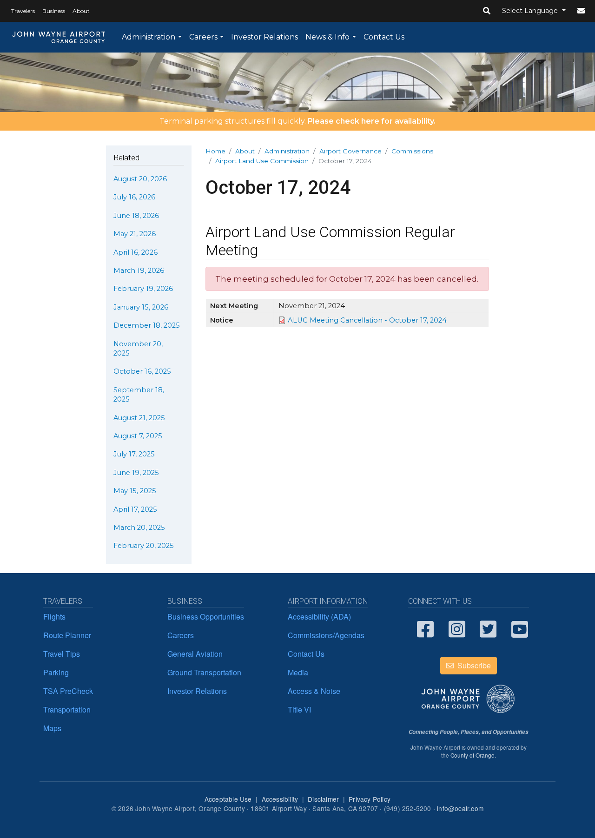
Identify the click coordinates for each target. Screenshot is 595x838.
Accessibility (280, 799)
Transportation (67, 709)
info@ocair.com (460, 808)
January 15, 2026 (140, 307)
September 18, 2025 (138, 394)
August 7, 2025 (137, 436)
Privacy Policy (369, 799)
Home (215, 151)
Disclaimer (323, 799)
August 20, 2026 (140, 179)
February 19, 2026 (143, 288)
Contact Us (384, 37)
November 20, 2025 (138, 348)
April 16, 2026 (135, 252)
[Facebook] (426, 628)
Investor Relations (264, 37)
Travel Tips (61, 653)
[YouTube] (520, 628)
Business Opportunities (205, 616)
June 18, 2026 (136, 215)
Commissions (412, 151)
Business (53, 10)
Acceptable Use (228, 799)
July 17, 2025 (134, 454)
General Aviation (195, 653)
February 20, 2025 (143, 545)
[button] (486, 11)
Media (298, 672)
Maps (52, 728)
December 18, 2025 (146, 325)
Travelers (23, 10)
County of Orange (472, 755)
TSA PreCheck (68, 691)
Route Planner (67, 635)
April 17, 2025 (135, 509)
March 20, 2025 (139, 527)
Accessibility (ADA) (319, 616)
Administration (148, 37)
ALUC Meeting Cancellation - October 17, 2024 (367, 320)
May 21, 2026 (134, 234)
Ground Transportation (204, 672)
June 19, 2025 (136, 472)
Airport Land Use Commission (262, 161)
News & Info (327, 37)
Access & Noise (314, 691)
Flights (54, 616)
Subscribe (473, 665)
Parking (56, 672)
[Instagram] (457, 628)
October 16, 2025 (142, 371)
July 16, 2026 (134, 197)
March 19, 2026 (138, 270)
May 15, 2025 (134, 491)
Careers (203, 37)
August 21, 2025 (139, 418)
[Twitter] (488, 628)
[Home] (59, 37)
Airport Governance (350, 151)
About (81, 10)
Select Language (531, 11)
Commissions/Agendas (326, 635)
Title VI (299, 709)
